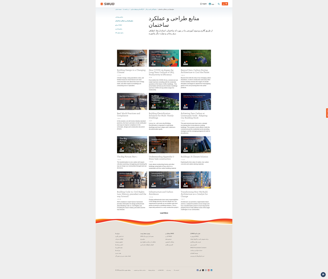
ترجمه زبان (168, 270)
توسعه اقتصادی (194, 253)
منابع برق (142, 239)
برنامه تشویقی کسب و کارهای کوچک (199, 239)
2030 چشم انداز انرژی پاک (147, 236)
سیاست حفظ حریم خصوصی (140, 270)
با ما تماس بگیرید (119, 236)
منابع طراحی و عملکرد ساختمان (124, 21)
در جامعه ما (126, 9)
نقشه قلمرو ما (118, 247)
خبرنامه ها (117, 250)
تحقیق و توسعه (119, 242)
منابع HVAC (118, 25)
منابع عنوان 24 (119, 32)
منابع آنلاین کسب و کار (151, 9)
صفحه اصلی (118, 9)
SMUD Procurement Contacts (198, 247)
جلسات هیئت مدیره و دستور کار (123, 256)
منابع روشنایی (119, 17)
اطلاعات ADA (161, 270)
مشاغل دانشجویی (169, 242)
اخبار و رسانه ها (119, 244)
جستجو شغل (168, 239)
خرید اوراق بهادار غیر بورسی (197, 256)
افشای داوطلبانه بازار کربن (147, 244)
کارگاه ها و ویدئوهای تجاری (137, 9)
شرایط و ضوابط (151, 270)
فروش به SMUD (194, 236)
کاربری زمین (193, 244)
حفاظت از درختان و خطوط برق (148, 242)
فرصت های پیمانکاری (195, 242)
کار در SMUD (168, 236)
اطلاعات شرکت (119, 239)
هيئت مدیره (118, 253)
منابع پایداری (118, 29)
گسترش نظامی (169, 244)
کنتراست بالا (176, 270)
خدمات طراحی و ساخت (196, 250)
